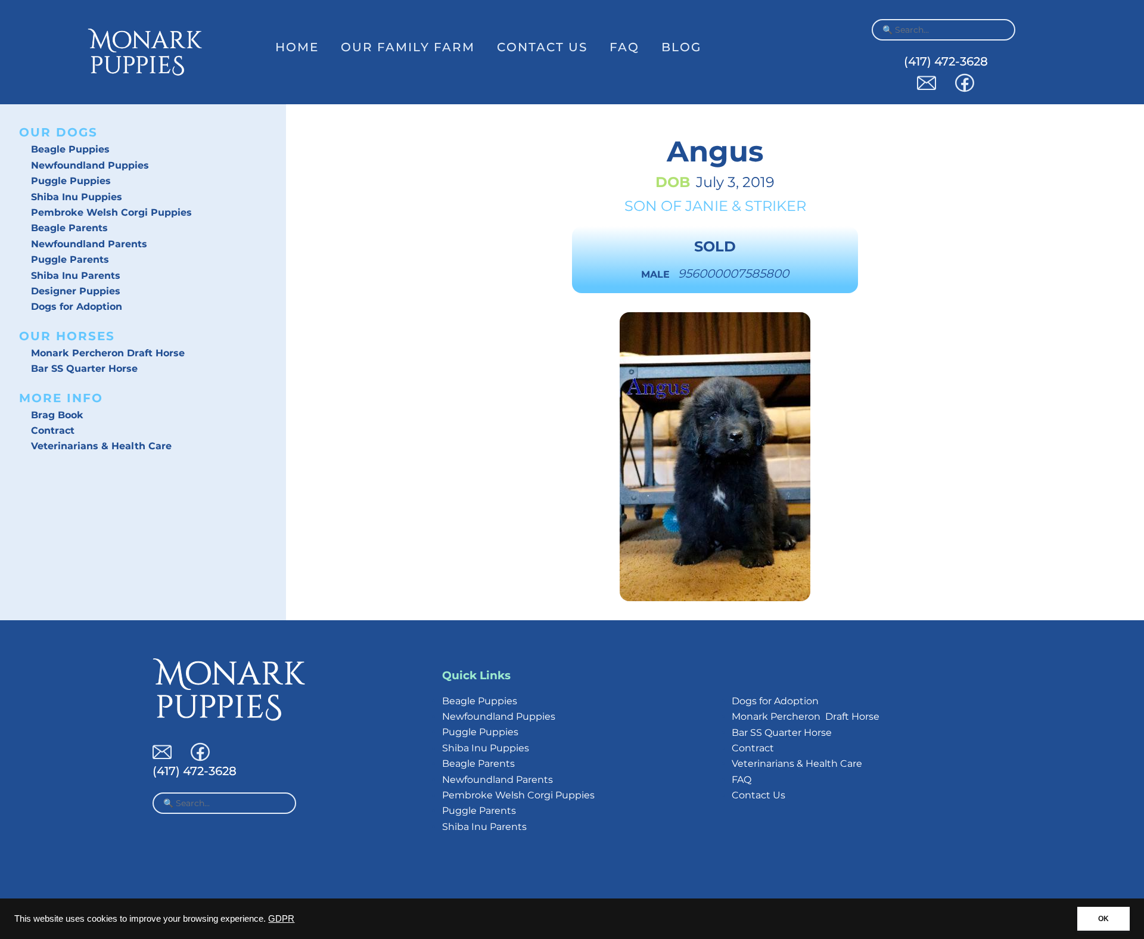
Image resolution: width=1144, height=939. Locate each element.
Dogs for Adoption (76, 306)
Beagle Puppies (70, 149)
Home (297, 47)
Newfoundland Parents (89, 244)
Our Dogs (58, 132)
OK (1103, 919)
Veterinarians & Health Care (101, 446)
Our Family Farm (408, 47)
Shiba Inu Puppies (76, 197)
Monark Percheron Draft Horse (108, 353)
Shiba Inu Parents (75, 275)
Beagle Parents (69, 228)
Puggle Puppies (71, 180)
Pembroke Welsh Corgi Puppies (111, 212)
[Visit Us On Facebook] (964, 89)
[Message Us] (926, 89)
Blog (681, 47)
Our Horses (67, 336)
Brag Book (57, 415)
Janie (706, 205)
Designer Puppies (75, 291)
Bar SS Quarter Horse (84, 368)
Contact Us (542, 47)
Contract (52, 430)
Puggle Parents (70, 259)
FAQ (624, 47)
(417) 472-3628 (946, 61)
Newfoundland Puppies (90, 165)
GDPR (281, 919)
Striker (775, 205)
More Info (61, 398)
